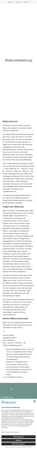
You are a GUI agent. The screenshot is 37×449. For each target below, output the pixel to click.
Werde (10, 2)
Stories (18, 2)
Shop (25, 2)
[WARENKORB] (29, 2)
